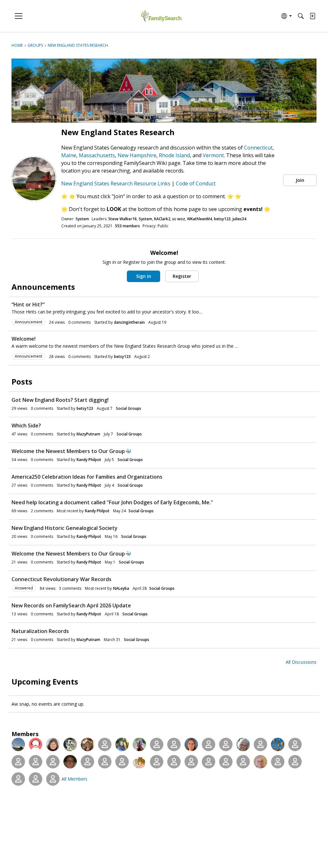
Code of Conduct (196, 183)
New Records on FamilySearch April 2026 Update (71, 605)
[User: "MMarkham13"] (208, 744)
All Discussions (301, 662)
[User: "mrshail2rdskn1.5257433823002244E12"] (122, 761)
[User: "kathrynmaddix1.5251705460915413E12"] (35, 761)
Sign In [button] (143, 276)
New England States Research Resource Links (116, 183)
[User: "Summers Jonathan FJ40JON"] (70, 761)
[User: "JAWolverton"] (18, 779)
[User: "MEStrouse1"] (139, 761)
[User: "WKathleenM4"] (87, 744)
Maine (68, 155)
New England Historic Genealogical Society (65, 527)
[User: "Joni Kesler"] (226, 744)
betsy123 (222, 219)
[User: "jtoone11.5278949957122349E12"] (277, 761)
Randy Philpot (89, 459)
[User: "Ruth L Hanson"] (156, 744)
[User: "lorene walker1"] (260, 744)
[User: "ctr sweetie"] (277, 744)
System (82, 219)
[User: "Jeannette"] (87, 761)
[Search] (301, 16)
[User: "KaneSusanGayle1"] (53, 779)
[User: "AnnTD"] (35, 779)
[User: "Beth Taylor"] (191, 744)
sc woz (178, 219)
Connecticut (258, 147)
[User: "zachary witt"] (156, 761)
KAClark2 (162, 219)
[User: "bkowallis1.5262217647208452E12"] (174, 761)
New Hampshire (137, 155)
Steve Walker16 (122, 219)
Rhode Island (174, 155)
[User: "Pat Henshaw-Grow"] (295, 761)
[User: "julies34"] (122, 744)
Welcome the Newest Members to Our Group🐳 (71, 451)
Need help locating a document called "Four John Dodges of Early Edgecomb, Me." (112, 502)
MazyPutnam (88, 434)
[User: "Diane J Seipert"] (139, 744)
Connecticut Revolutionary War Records (61, 579)
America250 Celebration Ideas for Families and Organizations (87, 476)
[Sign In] (312, 16)
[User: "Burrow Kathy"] (53, 761)
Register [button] (182, 276)
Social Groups (128, 408)
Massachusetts (97, 155)
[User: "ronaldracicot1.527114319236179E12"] (226, 761)
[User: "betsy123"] (104, 744)
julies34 (239, 219)
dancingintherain (129, 322)
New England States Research (118, 132)
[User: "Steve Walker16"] (18, 744)
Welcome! (24, 338)
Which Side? (26, 425)
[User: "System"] (35, 744)
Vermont (213, 155)
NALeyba (121, 588)
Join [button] (300, 180)
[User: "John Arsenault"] (243, 761)
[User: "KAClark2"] (53, 744)
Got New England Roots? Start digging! (60, 399)
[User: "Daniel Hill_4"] (174, 744)
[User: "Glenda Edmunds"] (104, 761)
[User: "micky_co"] (18, 761)
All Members (74, 779)
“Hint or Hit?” (28, 304)
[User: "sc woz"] (70, 744)
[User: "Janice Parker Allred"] (208, 761)
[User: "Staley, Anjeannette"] (243, 744)
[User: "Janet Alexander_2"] (191, 761)
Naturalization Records (40, 631)
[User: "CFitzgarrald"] (295, 744)
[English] (161, 16)
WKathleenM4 (199, 219)
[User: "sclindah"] (260, 761)
